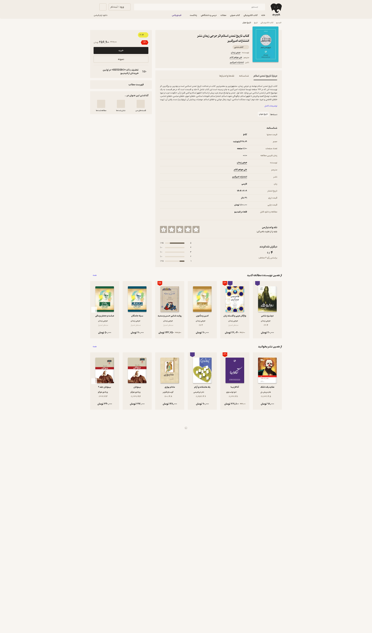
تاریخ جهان (247, 22)
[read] (101, 104)
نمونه (121, 59)
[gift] (176, 63)
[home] (276, 9)
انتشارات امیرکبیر (237, 62)
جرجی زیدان (235, 52)
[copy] (96, 71)
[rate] (196, 229)
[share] (183, 63)
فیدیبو (278, 22)
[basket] (102, 6)
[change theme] (93, 6)
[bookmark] (169, 63)
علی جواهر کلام (236, 57)
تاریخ (256, 22)
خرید (120, 50)
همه (95, 275)
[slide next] (94, 310)
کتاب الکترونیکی (267, 22)
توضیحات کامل (270, 106)
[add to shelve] (141, 104)
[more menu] (162, 63)
